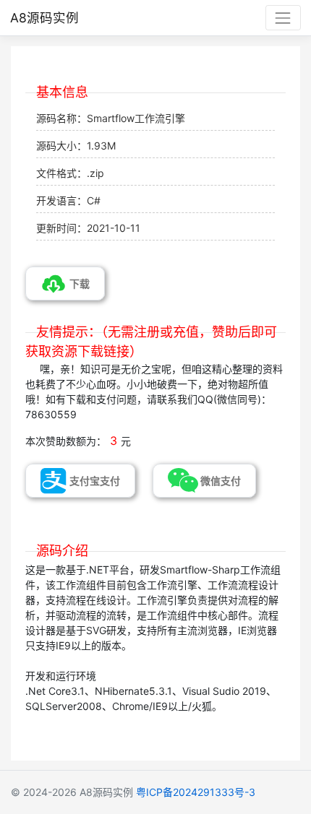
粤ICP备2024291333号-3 (195, 792)
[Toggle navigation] (283, 17)
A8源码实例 (44, 17)
